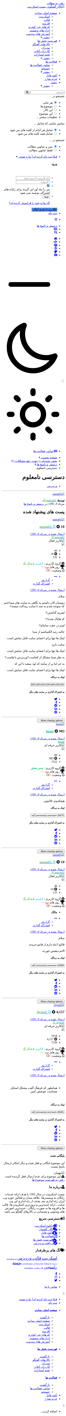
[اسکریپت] (29, 242)
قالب (47, 20)
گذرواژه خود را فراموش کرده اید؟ (29, 203)
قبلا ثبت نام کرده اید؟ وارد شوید (37, 156)
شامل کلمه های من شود (35, 133)
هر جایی (48, 102)
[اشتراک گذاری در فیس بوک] (56, 702)
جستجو (45, 68)
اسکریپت (44, 16)
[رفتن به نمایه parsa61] (59, 494)
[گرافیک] (29, 251)
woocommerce (28, 1268)
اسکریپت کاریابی (38, 1263)
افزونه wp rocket (12, 1259)
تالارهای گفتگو (41, 44)
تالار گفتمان (46, 1229)
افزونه (46, 23)
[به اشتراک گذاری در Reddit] (55, 705)
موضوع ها (47, 106)
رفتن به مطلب (56, 3)
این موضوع (46, 113)
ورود (46, 196)
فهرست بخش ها (47, 40)
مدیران (45, 47)
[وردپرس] (29, 248)
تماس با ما (51, 1286)
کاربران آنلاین (42, 51)
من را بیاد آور (42, 189)
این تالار (48, 109)
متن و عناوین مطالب (40, 146)
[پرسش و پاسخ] (29, 245)
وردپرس (54, 1263)
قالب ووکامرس (38, 1268)
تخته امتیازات (42, 54)
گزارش (45, 580)
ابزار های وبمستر (39, 30)
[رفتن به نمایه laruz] (60, 724)
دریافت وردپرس (43, 1243)
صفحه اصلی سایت (46, 13)
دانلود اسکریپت (44, 1225)
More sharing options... (51, 720)
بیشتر (46, 37)
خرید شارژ (51, 78)
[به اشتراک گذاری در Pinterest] (55, 712)
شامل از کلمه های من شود (31, 130)
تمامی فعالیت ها (40, 65)
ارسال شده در (47, 533)
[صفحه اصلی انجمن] (29, 238)
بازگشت (45, 1317)
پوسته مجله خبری (27, 1263)
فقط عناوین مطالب (41, 150)
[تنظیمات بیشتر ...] (55, 576)
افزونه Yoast (47, 1263)
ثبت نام (52, 213)
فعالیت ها (51, 61)
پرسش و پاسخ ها (34, 503)
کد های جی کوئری (39, 26)
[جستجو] (27, 92)
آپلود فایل (51, 75)
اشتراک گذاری (41, 583)
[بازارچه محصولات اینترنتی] (29, 255)
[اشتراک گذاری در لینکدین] (56, 708)
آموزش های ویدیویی (38, 33)
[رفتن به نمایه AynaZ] (59, 1005)
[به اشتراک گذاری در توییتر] (55, 699)
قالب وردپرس (29, 1258)
